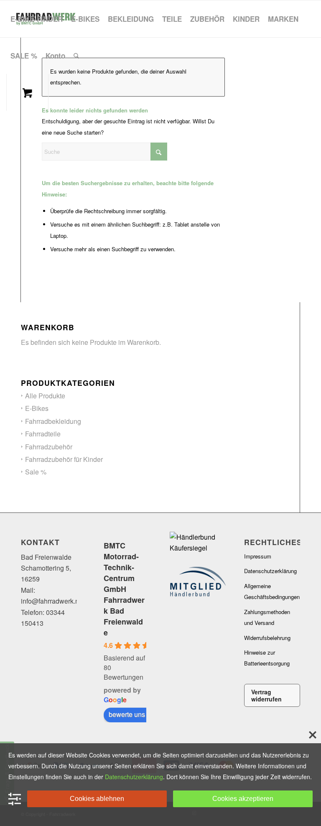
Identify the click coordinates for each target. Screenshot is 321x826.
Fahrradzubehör (48, 446)
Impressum (257, 556)
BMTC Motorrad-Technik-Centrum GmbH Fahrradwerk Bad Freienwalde (124, 589)
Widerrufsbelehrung (267, 638)
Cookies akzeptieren (242, 798)
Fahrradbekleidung (53, 421)
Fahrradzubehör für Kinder (64, 459)
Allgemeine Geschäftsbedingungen (272, 591)
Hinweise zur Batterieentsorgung (267, 657)
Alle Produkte (45, 395)
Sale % (35, 472)
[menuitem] (36, 18)
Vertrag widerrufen (266, 695)
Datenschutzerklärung (270, 571)
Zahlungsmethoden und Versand (267, 617)
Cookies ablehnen (97, 798)
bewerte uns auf (132, 714)
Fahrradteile (43, 433)
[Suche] (76, 55)
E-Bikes (36, 408)
